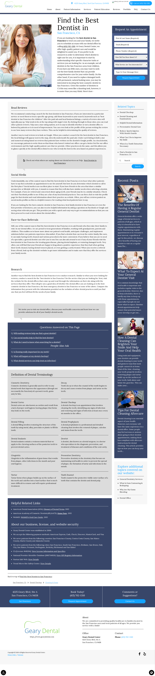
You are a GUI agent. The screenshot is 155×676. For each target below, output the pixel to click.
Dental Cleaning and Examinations (128, 117)
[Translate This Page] (151, 672)
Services (87, 9)
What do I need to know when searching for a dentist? (37, 342)
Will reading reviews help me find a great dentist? (35, 333)
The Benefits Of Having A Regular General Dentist (129, 208)
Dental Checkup (126, 112)
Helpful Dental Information (131, 123)
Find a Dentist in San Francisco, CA (128, 153)
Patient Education (102, 9)
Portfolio (127, 9)
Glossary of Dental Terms (54, 509)
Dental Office (125, 498)
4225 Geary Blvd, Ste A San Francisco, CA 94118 (91, 3)
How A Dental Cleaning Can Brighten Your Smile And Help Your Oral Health (129, 344)
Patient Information (72, 9)
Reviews (116, 9)
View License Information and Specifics (48, 551)
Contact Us (145, 9)
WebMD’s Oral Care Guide (32, 517)
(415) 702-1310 (69, 46)
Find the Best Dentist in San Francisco (36, 576)
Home (49, 9)
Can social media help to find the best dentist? (34, 337)
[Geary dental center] (120, 2)
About (57, 9)
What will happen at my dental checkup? (31, 356)
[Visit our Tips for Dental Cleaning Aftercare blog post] (131, 407)
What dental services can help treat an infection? (35, 360)
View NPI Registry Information (69, 555)
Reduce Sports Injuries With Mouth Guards (129, 132)
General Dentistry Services (131, 479)
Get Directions (25, 601)
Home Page (62, 513)
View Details (33, 559)
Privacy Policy (12, 655)
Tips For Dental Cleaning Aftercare (130, 411)
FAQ (136, 9)
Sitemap (20, 655)
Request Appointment (77, 601)
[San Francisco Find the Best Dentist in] (26, 86)
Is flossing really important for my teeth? (31, 352)
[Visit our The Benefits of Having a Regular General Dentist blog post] (131, 202)
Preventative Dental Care (130, 127)
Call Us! (142, 3)
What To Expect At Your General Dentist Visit (131, 274)
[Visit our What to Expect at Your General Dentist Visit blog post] (131, 268)
